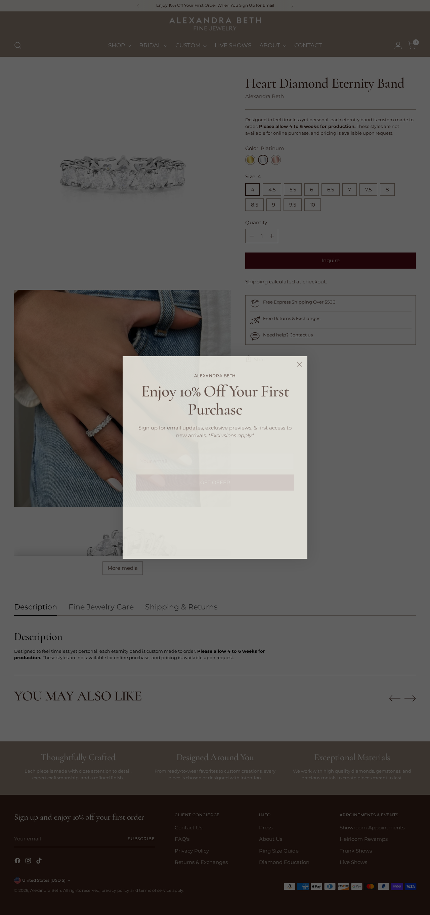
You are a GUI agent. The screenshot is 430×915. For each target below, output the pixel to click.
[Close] (299, 364)
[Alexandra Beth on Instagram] (215, 544)
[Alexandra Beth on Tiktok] (226, 544)
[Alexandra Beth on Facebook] (204, 544)
